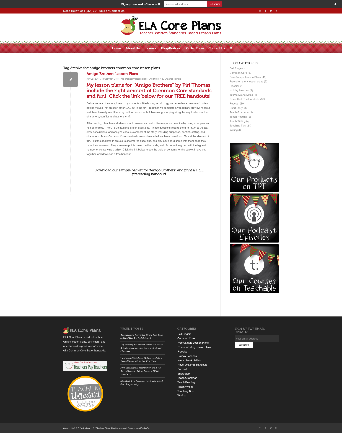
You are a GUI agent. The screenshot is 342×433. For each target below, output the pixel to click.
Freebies (235, 86)
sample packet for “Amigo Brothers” (147, 170)
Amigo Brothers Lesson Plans (112, 73)
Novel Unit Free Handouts (245, 99)
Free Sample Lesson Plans (245, 77)
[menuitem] (116, 48)
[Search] (230, 48)
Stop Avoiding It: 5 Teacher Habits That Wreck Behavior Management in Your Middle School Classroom (141, 348)
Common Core (111, 78)
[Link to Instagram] (276, 11)
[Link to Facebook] (265, 11)
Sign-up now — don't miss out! (140, 4)
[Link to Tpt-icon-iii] (260, 11)
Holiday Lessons (239, 90)
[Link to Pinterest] (270, 11)
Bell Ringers (237, 68)
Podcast (234, 103)
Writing (234, 130)
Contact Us (117, 11)
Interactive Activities (241, 94)
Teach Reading (238, 116)
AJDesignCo (143, 428)
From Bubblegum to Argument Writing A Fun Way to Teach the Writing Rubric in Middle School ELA (140, 371)
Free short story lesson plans (133, 78)
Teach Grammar (239, 112)
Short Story (154, 78)
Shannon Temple (173, 78)
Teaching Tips (238, 125)
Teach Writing (237, 121)
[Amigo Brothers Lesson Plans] (70, 79)
